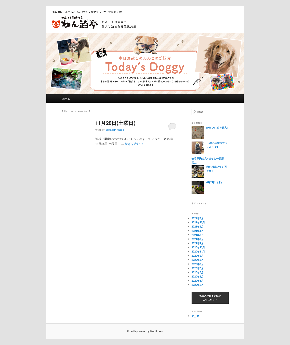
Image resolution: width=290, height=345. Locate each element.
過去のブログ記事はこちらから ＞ (210, 298)
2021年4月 (198, 231)
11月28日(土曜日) (115, 122)
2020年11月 (198, 251)
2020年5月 (198, 272)
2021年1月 (198, 243)
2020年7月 (198, 264)
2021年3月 (198, 235)
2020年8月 (198, 260)
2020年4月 (198, 276)
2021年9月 (198, 226)
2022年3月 (198, 218)
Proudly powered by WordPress (145, 331)
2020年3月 (198, 280)
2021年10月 (198, 222)
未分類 (195, 316)
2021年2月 (198, 239)
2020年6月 (198, 268)
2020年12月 (198, 247)
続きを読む (134, 144)
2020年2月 (198, 285)
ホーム (66, 98)
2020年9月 (198, 255)
